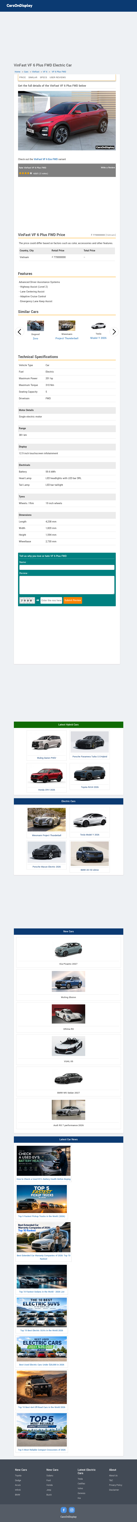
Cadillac (81, 1483)
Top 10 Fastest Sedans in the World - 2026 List (41, 1291)
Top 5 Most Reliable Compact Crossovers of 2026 (41, 1449)
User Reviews (58, 77)
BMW (17, 1494)
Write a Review (108, 167)
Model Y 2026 (98, 338)
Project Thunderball (67, 338)
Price (22, 77)
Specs (43, 77)
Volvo (80, 1488)
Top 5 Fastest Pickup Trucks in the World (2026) (41, 1216)
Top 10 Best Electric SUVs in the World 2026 (41, 1330)
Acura (18, 1485)
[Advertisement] (68, 36)
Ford (48, 1480)
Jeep (48, 1489)
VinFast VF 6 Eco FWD (46, 159)
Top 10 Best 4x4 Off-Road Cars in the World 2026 (41, 1407)
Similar (32, 77)
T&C (111, 1480)
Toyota (18, 1475)
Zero (35, 338)
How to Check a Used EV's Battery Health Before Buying (44, 1179)
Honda (49, 1485)
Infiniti (18, 1489)
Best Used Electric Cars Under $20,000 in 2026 (41, 1364)
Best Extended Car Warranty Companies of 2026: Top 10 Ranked (43, 1257)
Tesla (80, 1478)
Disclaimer (114, 1489)
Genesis (81, 1493)
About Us (113, 1475)
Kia (79, 1498)
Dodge (18, 1480)
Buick (49, 1494)
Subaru (49, 1475)
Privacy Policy (115, 1485)
